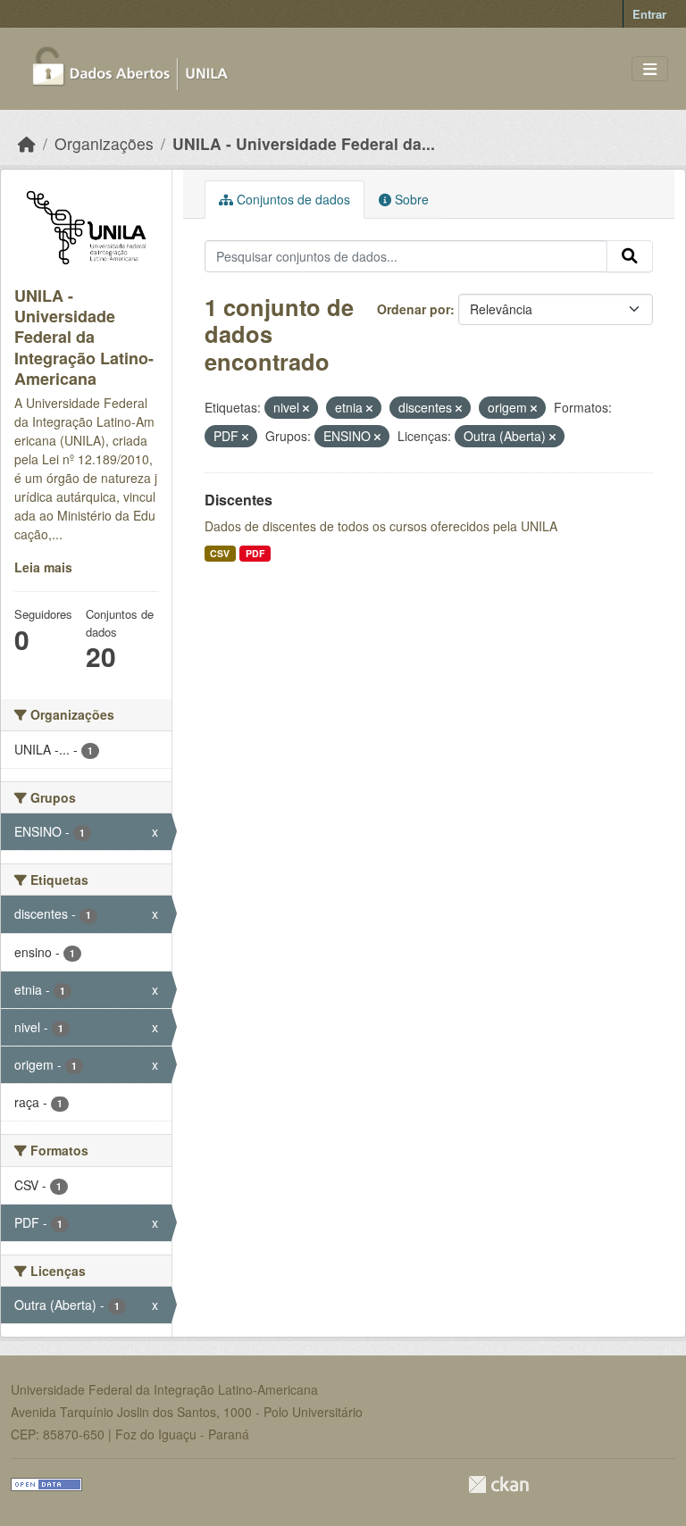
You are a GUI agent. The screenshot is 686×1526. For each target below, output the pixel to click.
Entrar (649, 13)
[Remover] (306, 408)
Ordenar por (413, 309)
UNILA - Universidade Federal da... (303, 143)
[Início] (27, 143)
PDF (255, 553)
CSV (220, 553)
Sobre (410, 199)
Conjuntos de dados (291, 199)
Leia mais (43, 567)
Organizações (104, 143)
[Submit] (630, 256)
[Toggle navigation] (650, 69)
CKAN (498, 1484)
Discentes (238, 499)
